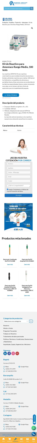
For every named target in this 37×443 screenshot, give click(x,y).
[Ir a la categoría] (31, 321)
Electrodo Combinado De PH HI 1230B (10, 260)
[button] (32, 28)
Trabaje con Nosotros (9, 334)
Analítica (6, 61)
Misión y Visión (8, 328)
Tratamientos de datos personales (13, 336)
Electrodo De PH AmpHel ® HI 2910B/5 (27, 260)
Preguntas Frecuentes (10, 331)
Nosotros (6, 325)
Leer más (10, 264)
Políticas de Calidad (10, 436)
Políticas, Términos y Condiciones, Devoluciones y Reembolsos (18, 340)
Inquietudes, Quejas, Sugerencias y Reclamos (16, 344)
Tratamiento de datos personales (24, 436)
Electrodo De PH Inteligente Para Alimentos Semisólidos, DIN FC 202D (27, 289)
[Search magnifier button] (31, 8)
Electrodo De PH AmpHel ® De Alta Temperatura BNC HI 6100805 (10, 288)
